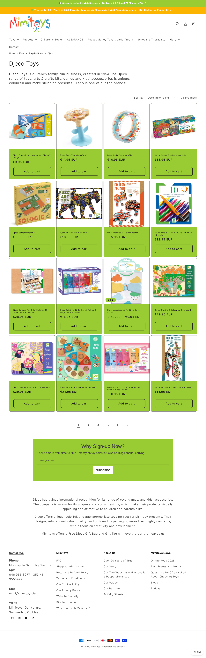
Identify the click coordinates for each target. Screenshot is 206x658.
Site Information (66, 602)
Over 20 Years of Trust (119, 560)
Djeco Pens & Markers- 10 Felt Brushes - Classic (173, 234)
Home (12, 53)
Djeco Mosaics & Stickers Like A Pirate (173, 387)
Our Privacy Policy (68, 590)
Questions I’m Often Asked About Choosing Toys (168, 574)
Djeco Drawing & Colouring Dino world (173, 310)
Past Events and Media (166, 566)
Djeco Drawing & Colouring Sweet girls (31, 387)
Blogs (154, 582)
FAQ (58, 560)
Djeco (122, 74)
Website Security (67, 596)
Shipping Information (70, 566)
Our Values (111, 582)
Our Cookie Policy (68, 584)
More (21, 53)
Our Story (110, 566)
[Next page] (128, 425)
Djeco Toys (18, 74)
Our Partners (112, 588)
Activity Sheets (114, 594)
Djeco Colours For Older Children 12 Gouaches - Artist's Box (30, 311)
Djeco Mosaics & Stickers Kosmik (122, 233)
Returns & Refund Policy (72, 572)
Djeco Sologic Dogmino (24, 233)
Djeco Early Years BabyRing (120, 155)
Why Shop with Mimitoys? (73, 608)
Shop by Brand (35, 53)
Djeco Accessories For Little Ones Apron (123, 311)
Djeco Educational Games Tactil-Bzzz (77, 387)
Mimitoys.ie (97, 646)
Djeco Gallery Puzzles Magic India (171, 155)
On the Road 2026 (162, 560)
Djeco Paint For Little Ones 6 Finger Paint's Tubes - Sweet (124, 388)
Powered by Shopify (114, 646)
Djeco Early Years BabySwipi (73, 155)
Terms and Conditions (70, 578)
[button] (13, 39)
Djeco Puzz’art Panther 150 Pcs (75, 233)
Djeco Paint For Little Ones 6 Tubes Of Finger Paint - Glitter (78, 311)
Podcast (156, 588)
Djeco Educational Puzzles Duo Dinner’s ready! (31, 156)
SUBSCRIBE (103, 470)
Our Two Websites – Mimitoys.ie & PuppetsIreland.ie (124, 574)
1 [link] (78, 424)
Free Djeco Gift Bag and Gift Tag (93, 533)
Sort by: (139, 97)
